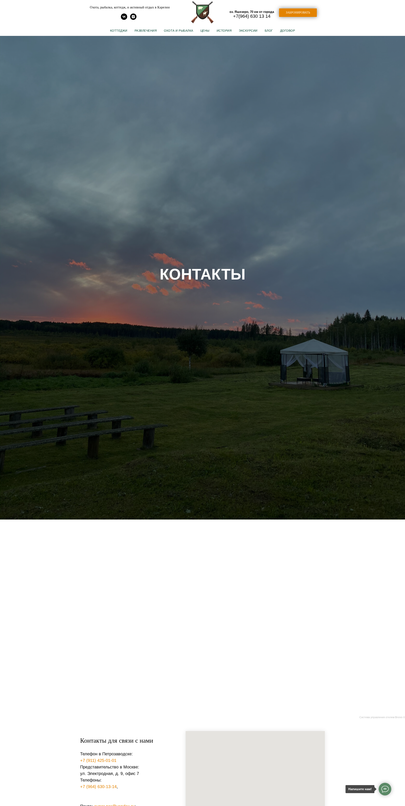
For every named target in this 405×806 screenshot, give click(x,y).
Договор (287, 30)
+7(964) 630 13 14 (251, 16)
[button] (298, 12)
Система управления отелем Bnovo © (382, 717)
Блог (269, 30)
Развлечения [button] (146, 30)
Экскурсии (248, 30)
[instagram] (133, 18)
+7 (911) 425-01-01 (98, 760)
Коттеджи (118, 30)
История (224, 30)
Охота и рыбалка (178, 30)
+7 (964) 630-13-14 (98, 786)
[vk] (124, 18)
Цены (204, 30)
